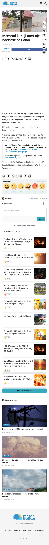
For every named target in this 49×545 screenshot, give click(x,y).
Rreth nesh (7, 530)
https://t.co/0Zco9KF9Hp (27, 149)
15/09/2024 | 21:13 (8, 45)
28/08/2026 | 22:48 (8, 465)
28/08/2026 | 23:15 (8, 432)
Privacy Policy (39, 530)
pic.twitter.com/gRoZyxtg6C (16, 152)
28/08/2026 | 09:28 (8, 499)
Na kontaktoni (27, 530)
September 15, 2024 (13, 158)
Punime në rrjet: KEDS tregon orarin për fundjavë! (22, 429)
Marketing (17, 530)
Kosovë (6, 425)
